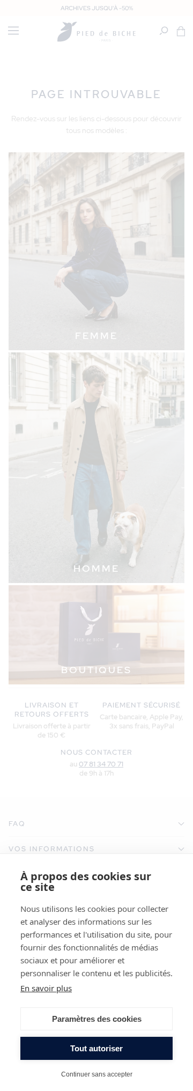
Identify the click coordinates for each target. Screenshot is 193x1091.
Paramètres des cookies (97, 1018)
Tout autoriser (96, 1048)
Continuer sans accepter (96, 1074)
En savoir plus (46, 988)
